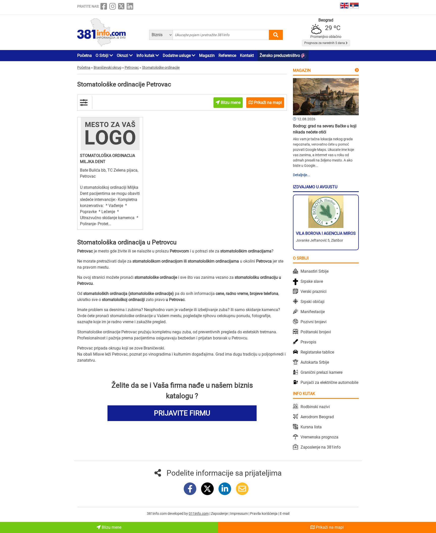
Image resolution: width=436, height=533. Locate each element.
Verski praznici (313, 291)
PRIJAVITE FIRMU (182, 413)
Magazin (207, 55)
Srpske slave (312, 281)
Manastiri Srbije (315, 271)
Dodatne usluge (177, 55)
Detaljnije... (301, 175)
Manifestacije (313, 311)
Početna (84, 55)
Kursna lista (311, 427)
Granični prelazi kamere (321, 372)
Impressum (239, 514)
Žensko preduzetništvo (280, 55)
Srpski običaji (312, 301)
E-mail (284, 514)
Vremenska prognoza (319, 437)
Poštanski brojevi (316, 332)
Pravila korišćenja (264, 514)
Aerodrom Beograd (317, 416)
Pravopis (308, 342)
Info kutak (146, 55)
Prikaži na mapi (329, 527)
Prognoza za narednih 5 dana (325, 43)
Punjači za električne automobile (329, 382)
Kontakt (247, 55)
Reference (227, 55)
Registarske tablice (317, 352)
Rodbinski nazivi (315, 406)
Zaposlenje (220, 514)
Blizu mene (111, 527)
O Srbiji (103, 55)
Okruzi (123, 55)
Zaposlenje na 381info (321, 447)
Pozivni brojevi (313, 321)
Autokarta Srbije (315, 362)
